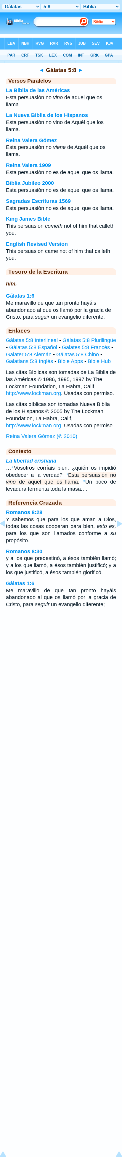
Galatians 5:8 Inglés (29, 361)
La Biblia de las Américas (38, 90)
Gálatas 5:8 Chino (77, 354)
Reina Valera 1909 (28, 165)
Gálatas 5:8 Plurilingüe (89, 340)
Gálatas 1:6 (20, 296)
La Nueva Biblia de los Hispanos (47, 115)
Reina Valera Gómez (31, 140)
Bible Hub (99, 361)
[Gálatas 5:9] (114, 537)
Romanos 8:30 (24, 551)
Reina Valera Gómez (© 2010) (41, 436)
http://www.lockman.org (33, 393)
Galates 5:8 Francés (86, 347)
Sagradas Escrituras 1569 (38, 201)
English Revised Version (37, 244)
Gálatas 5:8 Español (33, 347)
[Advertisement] (61, 659)
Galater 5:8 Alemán (29, 354)
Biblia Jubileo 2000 (30, 183)
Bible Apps (70, 361)
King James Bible (28, 219)
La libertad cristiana (31, 461)
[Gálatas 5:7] (7, 537)
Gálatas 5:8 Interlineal (32, 340)
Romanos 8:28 (24, 512)
